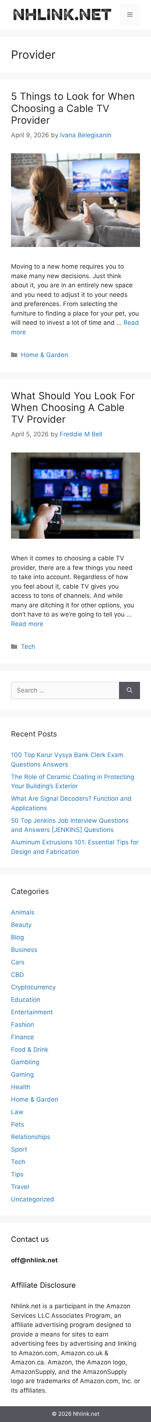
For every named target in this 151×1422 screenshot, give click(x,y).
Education (25, 999)
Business (24, 949)
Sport (19, 1149)
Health (20, 1087)
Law (17, 1112)
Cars (18, 962)
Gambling (25, 1062)
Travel (20, 1186)
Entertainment (32, 1012)
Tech (28, 646)
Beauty (21, 924)
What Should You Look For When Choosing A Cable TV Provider (73, 408)
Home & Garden (44, 355)
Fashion (22, 1024)
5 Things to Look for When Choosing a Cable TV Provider (73, 108)
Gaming (22, 1074)
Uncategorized (32, 1199)
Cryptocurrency (33, 987)
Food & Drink (29, 1049)
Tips (17, 1174)
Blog (17, 937)
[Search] (129, 690)
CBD (17, 974)
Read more (27, 624)
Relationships (30, 1137)
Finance (22, 1037)
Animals (22, 912)
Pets (17, 1124)
